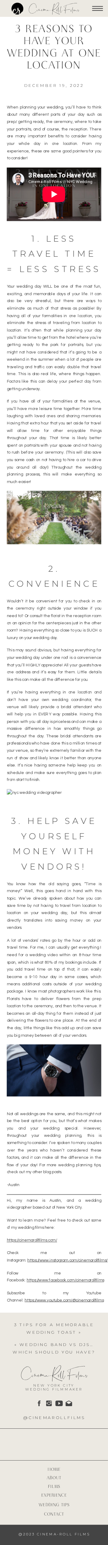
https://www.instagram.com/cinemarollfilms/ (67, 1260)
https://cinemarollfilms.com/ (32, 1240)
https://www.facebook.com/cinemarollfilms (65, 1280)
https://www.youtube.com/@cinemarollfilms (64, 1300)
